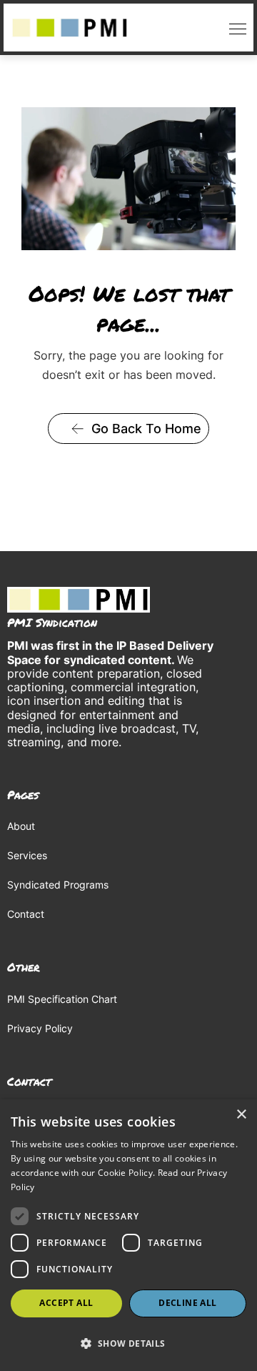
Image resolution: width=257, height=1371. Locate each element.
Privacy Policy (40, 1028)
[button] (234, 27)
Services (27, 855)
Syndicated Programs (58, 884)
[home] (69, 28)
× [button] (241, 1114)
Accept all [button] (66, 1303)
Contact (25, 914)
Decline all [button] (187, 1303)
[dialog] (128, 1235)
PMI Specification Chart (62, 999)
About (21, 826)
